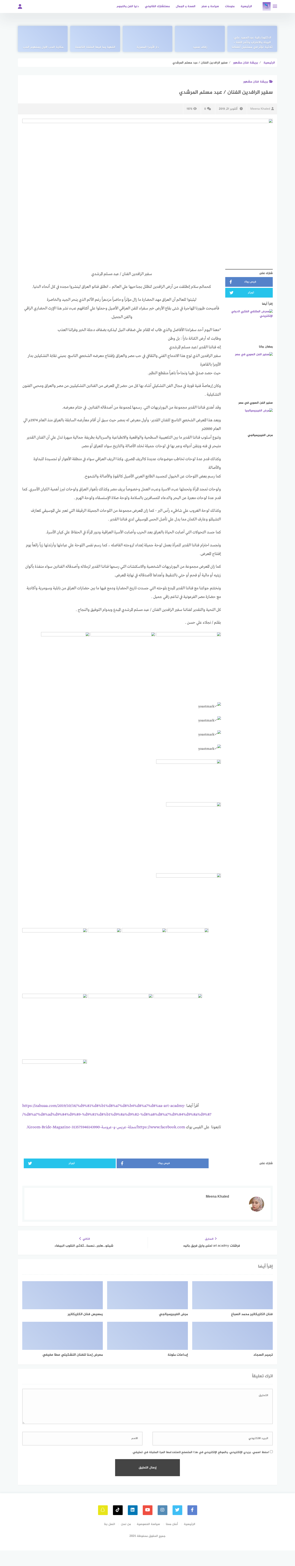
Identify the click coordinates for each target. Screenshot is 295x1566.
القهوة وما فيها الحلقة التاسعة (95, 47)
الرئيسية (246, 6)
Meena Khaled (260, 108)
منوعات (230, 6)
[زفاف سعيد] (200, 39)
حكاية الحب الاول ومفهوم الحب (43, 47)
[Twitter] (177, 1510)
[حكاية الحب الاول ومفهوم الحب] (43, 39)
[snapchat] (103, 1510)
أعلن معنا (172, 1524)
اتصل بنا (109, 1524)
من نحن (126, 1524)
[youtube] (147, 1510)
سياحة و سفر (210, 6)
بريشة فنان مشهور (255, 81)
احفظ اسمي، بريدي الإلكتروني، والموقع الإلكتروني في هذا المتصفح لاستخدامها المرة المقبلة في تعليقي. (200, 1452)
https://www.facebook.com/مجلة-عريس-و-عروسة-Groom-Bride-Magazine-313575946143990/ (106, 1127)
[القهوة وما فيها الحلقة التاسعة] (95, 39)
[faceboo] (192, 1510)
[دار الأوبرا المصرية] (147, 39)
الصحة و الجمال (185, 6)
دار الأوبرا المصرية (147, 47)
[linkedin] (133, 1510)
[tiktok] (118, 1510)
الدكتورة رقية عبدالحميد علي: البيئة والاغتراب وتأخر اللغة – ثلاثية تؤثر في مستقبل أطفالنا (252, 42)
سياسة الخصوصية (148, 1524)
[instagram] (162, 1510)
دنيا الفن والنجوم (128, 6)
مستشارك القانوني (157, 6)
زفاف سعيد (200, 47)
